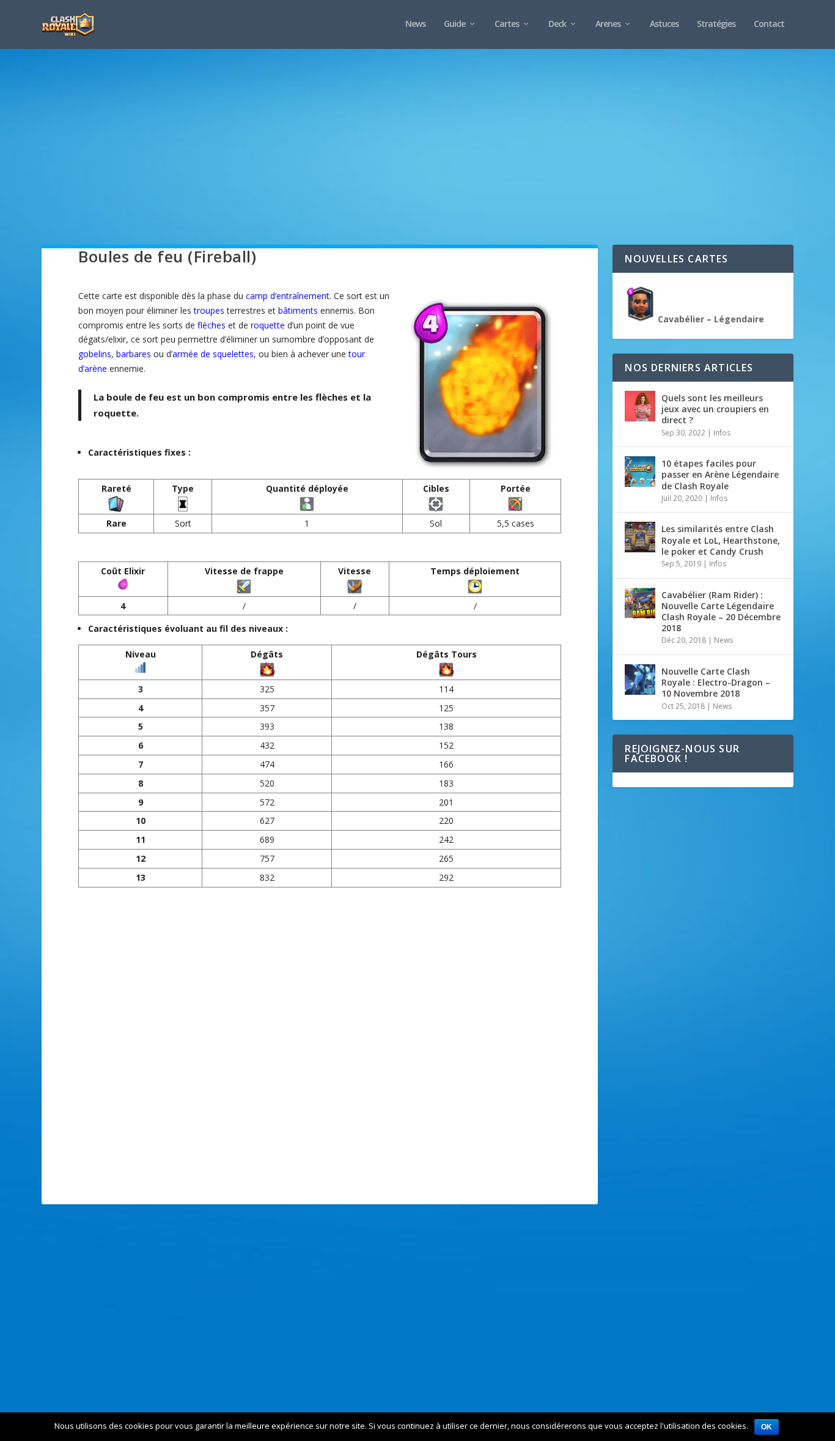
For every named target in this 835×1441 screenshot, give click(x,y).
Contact (769, 24)
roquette (268, 325)
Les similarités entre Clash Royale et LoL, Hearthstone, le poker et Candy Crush (720, 540)
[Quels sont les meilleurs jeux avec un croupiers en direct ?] (640, 406)
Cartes (507, 24)
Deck (557, 24)
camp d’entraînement (287, 296)
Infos (721, 433)
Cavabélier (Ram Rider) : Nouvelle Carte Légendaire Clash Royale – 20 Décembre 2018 (721, 611)
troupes (209, 310)
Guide (454, 24)
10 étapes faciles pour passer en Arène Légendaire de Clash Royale (720, 474)
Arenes (607, 24)
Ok (766, 1427)
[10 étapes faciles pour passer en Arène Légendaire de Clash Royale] (640, 471)
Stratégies (716, 24)
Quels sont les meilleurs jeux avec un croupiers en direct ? (715, 409)
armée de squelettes (213, 354)
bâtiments (298, 310)
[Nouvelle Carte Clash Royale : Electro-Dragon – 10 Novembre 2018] (640, 679)
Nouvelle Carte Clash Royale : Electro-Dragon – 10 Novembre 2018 (715, 682)
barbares (133, 354)
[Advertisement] (408, 159)
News (415, 24)
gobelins (94, 354)
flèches (211, 325)
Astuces (664, 24)
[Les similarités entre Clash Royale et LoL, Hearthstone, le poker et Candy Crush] (640, 537)
